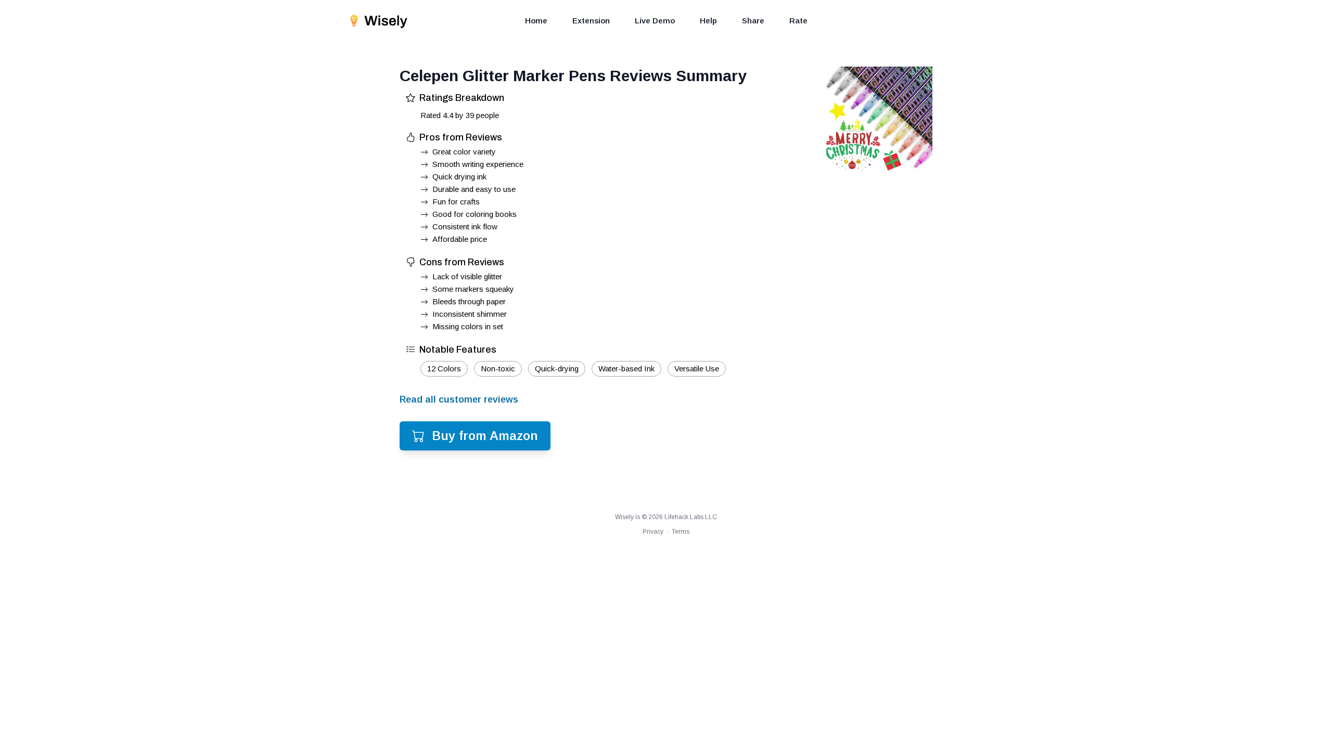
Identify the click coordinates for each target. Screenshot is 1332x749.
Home (536, 20)
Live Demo (655, 20)
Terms (680, 531)
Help (708, 20)
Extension (591, 20)
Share (753, 20)
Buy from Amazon (485, 436)
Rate (798, 20)
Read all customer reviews (459, 399)
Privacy (653, 531)
